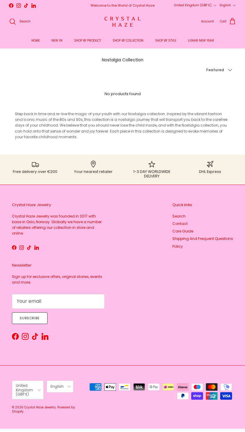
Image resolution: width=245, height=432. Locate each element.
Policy (177, 246)
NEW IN (56, 40)
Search (179, 216)
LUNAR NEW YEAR (201, 40)
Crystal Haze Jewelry (40, 407)
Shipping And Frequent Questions (202, 238)
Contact (180, 223)
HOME (35, 40)
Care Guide (182, 231)
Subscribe (30, 318)
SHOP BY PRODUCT (87, 40)
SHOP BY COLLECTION (128, 40)
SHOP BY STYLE (165, 40)
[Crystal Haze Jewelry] (122, 22)
